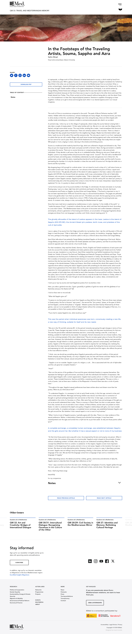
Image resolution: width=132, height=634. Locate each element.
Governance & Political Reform (19, 600)
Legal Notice (113, 624)
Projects (37, 594)
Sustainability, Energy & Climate (20, 594)
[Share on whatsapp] (20, 75)
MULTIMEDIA (39, 602)
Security (12, 596)
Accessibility (104, 624)
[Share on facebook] (16, 75)
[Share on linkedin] (24, 75)
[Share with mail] (28, 75)
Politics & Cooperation (17, 590)
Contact (63, 600)
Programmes (39, 592)
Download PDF (26, 84)
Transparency (65, 598)
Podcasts (64, 592)
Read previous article (66, 498)
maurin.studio (118, 630)
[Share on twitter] (11, 75)
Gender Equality (15, 592)
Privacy (120, 624)
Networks (38, 590)
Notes (13, 97)
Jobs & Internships (95, 602)
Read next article (104, 498)
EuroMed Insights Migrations (19, 575)
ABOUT (37, 604)
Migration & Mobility (16, 598)
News (62, 590)
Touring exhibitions (67, 596)
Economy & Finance (16, 602)
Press (62, 594)
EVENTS (37, 600)
